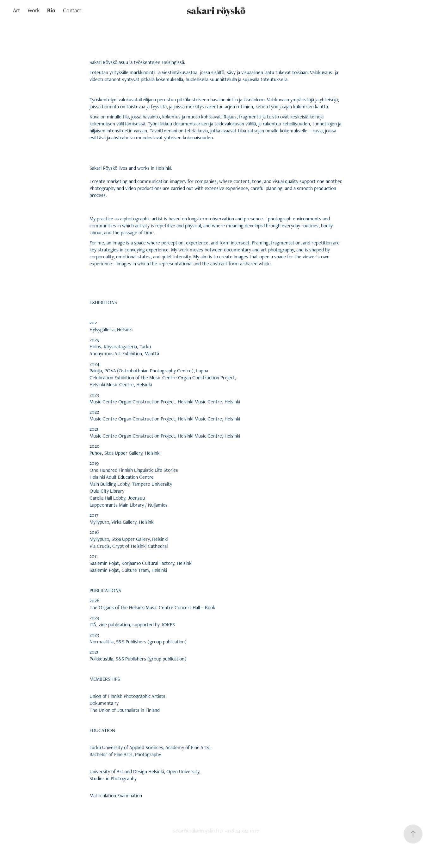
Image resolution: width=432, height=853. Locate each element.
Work (34, 10)
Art (16, 10)
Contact (72, 10)
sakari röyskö (216, 10)
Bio (51, 10)
